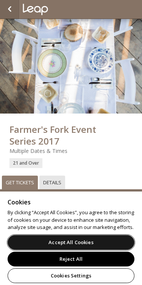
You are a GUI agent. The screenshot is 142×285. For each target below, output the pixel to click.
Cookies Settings (71, 275)
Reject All (71, 258)
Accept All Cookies (70, 242)
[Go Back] (9, 9)
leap (60, 9)
